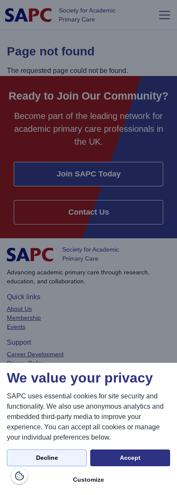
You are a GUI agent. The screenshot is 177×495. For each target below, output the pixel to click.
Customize (88, 479)
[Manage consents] (19, 475)
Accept (130, 457)
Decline (47, 457)
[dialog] (88, 429)
